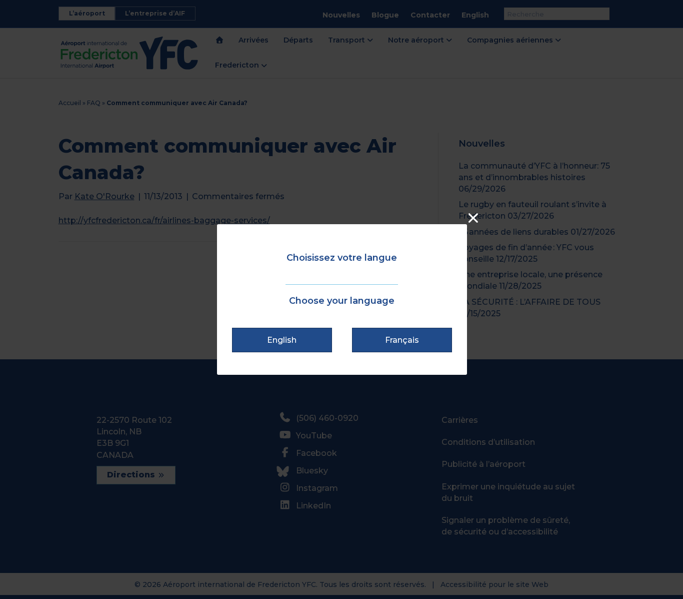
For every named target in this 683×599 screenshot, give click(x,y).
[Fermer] (473, 218)
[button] (282, 340)
